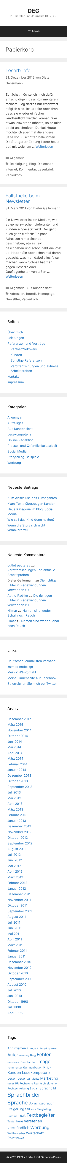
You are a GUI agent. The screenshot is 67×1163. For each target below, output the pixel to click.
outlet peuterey (18, 565)
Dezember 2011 (19, 894)
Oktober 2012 (17, 837)
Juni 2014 (14, 741)
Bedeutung (24, 1055)
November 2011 (19, 900)
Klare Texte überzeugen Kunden (31, 504)
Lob (29, 1079)
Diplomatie (45, 164)
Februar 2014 (17, 764)
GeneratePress (51, 1157)
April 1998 (15, 1013)
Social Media (17, 451)
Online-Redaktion (20, 440)
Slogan (34, 1088)
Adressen (17, 294)
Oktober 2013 (17, 781)
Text (21, 1115)
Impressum (15, 382)
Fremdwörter (13, 1062)
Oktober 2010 (17, 973)
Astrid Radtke (17, 595)
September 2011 (19, 911)
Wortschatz (35, 1133)
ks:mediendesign (20, 667)
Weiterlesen (44, 146)
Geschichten (28, 1062)
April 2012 (14, 871)
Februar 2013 (17, 815)
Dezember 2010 (19, 962)
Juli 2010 (14, 990)
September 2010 (19, 979)
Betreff (31, 294)
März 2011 (15, 945)
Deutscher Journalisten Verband (31, 661)
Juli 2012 (14, 854)
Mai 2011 (14, 934)
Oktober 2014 (17, 736)
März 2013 (15, 809)
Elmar (11, 621)
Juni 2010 (14, 996)
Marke (35, 1078)
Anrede (31, 1048)
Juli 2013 (14, 792)
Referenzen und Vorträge (26, 343)
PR (17, 1083)
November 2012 (19, 832)
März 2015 (15, 724)
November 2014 (19, 730)
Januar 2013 (16, 821)
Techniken (12, 1116)
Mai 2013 (14, 798)
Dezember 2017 (19, 719)
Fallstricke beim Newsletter (23, 198)
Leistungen (15, 338)
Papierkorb (14, 175)
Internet (11, 169)
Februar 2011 (17, 950)
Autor (12, 1054)
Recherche (26, 1083)
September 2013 (19, 787)
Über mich (15, 332)
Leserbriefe (18, 70)
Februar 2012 (17, 883)
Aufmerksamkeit (47, 1048)
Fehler (44, 1054)
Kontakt (13, 376)
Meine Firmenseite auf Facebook (31, 678)
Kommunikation (32, 1067)
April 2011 (14, 939)
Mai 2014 (14, 747)
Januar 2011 (16, 956)
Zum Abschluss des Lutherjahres (32, 498)
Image (43, 1061)
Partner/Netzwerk (24, 349)
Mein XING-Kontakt (21, 672)
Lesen (12, 1078)
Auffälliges (15, 423)
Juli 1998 (14, 1007)
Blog (32, 164)
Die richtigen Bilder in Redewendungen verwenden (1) (32, 585)
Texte (10, 1121)
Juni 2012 (14, 860)
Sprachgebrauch (41, 1103)
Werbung (14, 463)
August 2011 (16, 917)
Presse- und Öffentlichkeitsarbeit (32, 446)
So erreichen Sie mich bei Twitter (32, 683)
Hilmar (12, 610)
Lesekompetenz (19, 434)
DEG (33, 10)
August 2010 (16, 984)
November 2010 (19, 968)
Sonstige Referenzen (26, 360)
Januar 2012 (16, 888)
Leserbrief (45, 169)
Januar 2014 (16, 770)
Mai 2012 (14, 866)
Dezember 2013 (19, 775)
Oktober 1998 (17, 1001)
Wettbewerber (16, 1133)
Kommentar (27, 169)
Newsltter (13, 299)
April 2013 (15, 804)
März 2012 (15, 877)
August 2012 (16, 849)
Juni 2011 (14, 928)
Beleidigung (18, 164)
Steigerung (15, 1109)
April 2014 (15, 753)
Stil (27, 1109)
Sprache (17, 1102)
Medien (10, 1084)
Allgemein (17, 158)
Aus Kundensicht (39, 288)
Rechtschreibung (18, 1088)
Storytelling (44, 1109)
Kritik (47, 1067)
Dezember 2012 (19, 826)
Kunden (16, 355)
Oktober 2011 (17, 905)
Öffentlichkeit (15, 1138)
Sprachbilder (23, 1094)
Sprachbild (47, 1088)
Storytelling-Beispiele (23, 457)
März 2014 (15, 758)
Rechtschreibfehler (46, 1083)
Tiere (19, 1121)
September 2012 (19, 843)
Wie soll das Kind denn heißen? (31, 519)
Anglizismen (16, 1048)
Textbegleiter (40, 1115)
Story (33, 1109)
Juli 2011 (13, 922)
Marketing (49, 1078)
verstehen (33, 1121)
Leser (21, 1078)
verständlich (18, 1127)
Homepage (46, 294)
